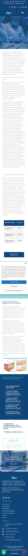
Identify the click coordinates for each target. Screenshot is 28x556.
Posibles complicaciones (14, 432)
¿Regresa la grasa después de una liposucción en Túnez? (13, 406)
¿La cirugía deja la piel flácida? (13, 387)
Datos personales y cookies (17, 550)
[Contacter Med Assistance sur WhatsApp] (4, 552)
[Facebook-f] (3, 498)
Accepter (14, 282)
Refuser (14, 286)
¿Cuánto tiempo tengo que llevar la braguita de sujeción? (13, 392)
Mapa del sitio (14, 553)
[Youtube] (6, 498)
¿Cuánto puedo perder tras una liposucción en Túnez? (13, 399)
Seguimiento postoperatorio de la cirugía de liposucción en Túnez (12, 426)
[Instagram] (9, 498)
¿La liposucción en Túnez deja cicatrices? (13, 412)
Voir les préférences (14, 290)
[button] (25, 263)
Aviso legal (5, 550)
